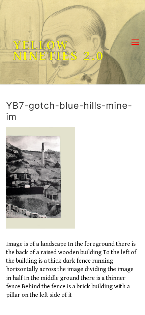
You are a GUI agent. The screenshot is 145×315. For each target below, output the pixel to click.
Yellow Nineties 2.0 (58, 50)
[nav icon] (135, 42)
